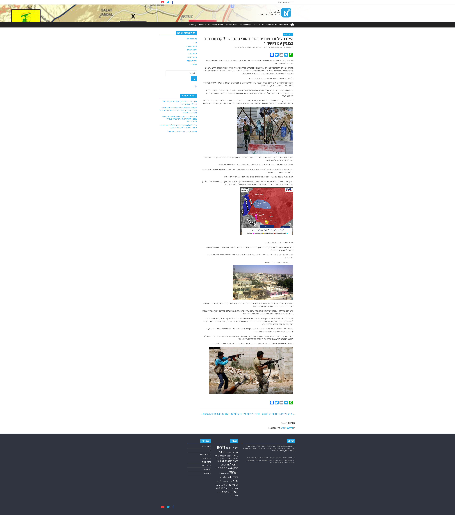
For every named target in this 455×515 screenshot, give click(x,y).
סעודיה (235, 484)
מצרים (223, 476)
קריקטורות (192, 25)
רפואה (229, 492)
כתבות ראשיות (271, 25)
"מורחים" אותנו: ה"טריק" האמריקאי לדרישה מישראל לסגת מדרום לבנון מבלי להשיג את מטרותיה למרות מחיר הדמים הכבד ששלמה (178, 110)
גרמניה (229, 456)
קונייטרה (227, 488)
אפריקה (228, 453)
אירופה (235, 452)
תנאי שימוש (283, 25)
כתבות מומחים (204, 25)
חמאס (224, 464)
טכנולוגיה (222, 468)
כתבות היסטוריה (231, 25)
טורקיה (234, 468)
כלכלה (235, 476)
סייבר (223, 481)
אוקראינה (229, 447)
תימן (232, 495)
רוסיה (235, 492)
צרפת (232, 488)
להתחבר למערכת (287, 428)
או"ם (236, 448)
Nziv (265, 47)
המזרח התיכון (230, 458)
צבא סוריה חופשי (239, 47)
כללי (195, 42)
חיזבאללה (252, 47)
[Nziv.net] (292, 24)
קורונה (222, 488)
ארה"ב (221, 452)
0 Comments (275, 47)
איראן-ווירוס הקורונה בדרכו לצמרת (278, 413)
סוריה (247, 47)
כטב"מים (222, 473)
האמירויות (218, 455)
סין (220, 481)
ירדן (216, 468)
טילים (229, 468)
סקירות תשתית (217, 25)
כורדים (227, 473)
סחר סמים (228, 481)
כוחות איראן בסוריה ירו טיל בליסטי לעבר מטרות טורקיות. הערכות (230, 413)
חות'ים (220, 461)
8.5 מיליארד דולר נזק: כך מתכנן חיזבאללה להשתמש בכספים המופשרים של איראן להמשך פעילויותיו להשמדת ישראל (179, 119)
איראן (258, 47)
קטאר (217, 488)
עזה (229, 484)
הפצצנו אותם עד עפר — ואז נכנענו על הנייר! (182, 131)
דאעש (224, 456)
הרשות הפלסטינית (230, 461)
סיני (217, 481)
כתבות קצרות (259, 25)
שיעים (224, 492)
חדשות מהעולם (245, 25)
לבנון (229, 477)
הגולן (236, 458)
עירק (224, 484)
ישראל (233, 472)
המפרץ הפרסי (220, 458)
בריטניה (235, 455)
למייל (271, 462)
